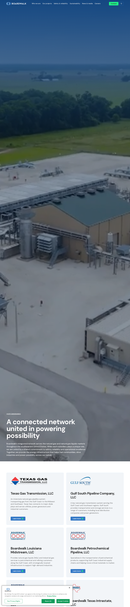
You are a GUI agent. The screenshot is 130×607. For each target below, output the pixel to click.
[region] (37, 595)
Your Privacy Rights (13, 601)
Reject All (48, 601)
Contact (114, 4)
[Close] (69, 587)
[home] (17, 3)
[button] (36, 3)
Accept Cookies (63, 601)
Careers (98, 4)
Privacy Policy (51, 596)
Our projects (47, 4)
